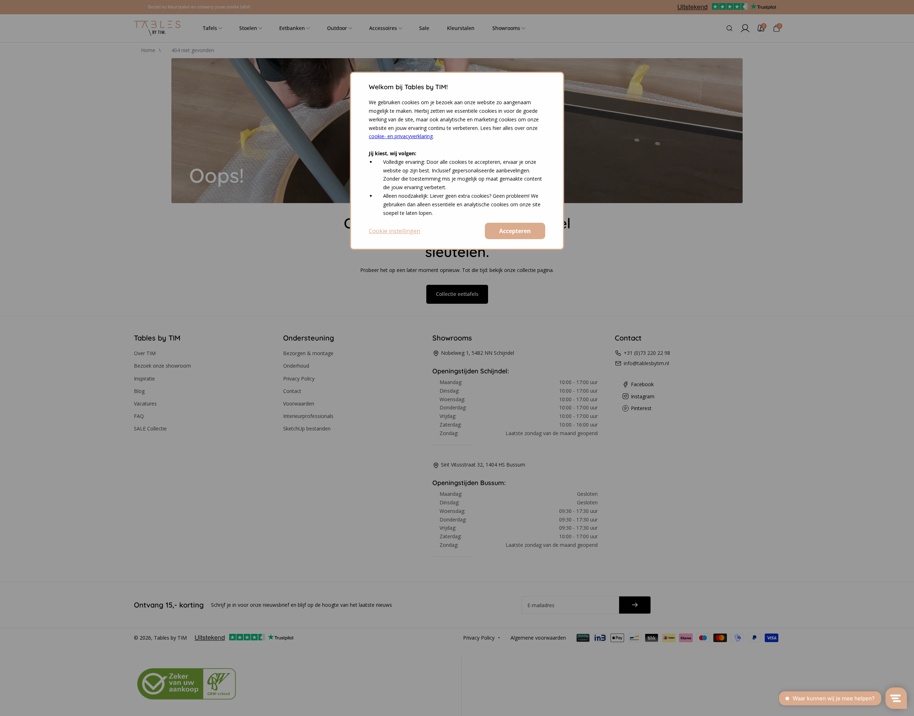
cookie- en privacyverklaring (401, 136)
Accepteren (515, 231)
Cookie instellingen (394, 231)
